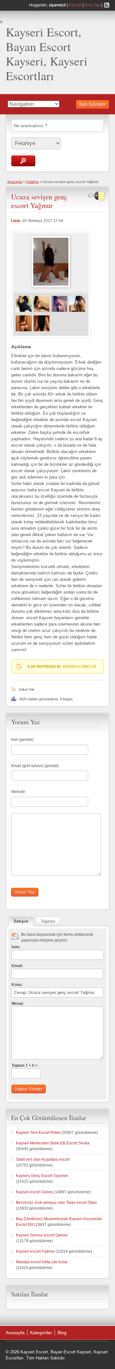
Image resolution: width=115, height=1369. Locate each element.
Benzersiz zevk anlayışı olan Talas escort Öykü (56, 1202)
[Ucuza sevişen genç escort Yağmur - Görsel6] (41, 330)
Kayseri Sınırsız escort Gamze (42, 1235)
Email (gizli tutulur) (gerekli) (35, 766)
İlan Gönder (92, 104)
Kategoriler (41, 1332)
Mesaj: (18, 1003)
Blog (61, 1332)
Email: (17, 966)
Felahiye (32, 182)
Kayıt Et (75, 5)
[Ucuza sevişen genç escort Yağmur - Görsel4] (77, 311)
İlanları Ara (23, 160)
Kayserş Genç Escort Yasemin (42, 1175)
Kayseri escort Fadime (35, 1251)
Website (18, 791)
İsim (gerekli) (22, 739)
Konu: (17, 984)
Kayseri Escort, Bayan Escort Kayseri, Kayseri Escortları (47, 54)
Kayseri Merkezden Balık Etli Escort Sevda (52, 1143)
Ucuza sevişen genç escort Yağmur (39, 201)
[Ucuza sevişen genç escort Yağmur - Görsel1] (24, 311)
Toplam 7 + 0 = (24, 1065)
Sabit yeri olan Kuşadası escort (43, 1159)
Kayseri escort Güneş (34, 1192)
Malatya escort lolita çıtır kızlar (42, 1262)
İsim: (16, 947)
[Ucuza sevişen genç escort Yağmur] (50, 286)
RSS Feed (106, 5)
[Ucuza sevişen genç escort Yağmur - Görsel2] (41, 311)
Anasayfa (14, 182)
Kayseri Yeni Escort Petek (38, 1132)
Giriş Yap (92, 5)
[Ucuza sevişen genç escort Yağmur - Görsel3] (59, 311)
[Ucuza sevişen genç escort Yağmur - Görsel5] (24, 330)
